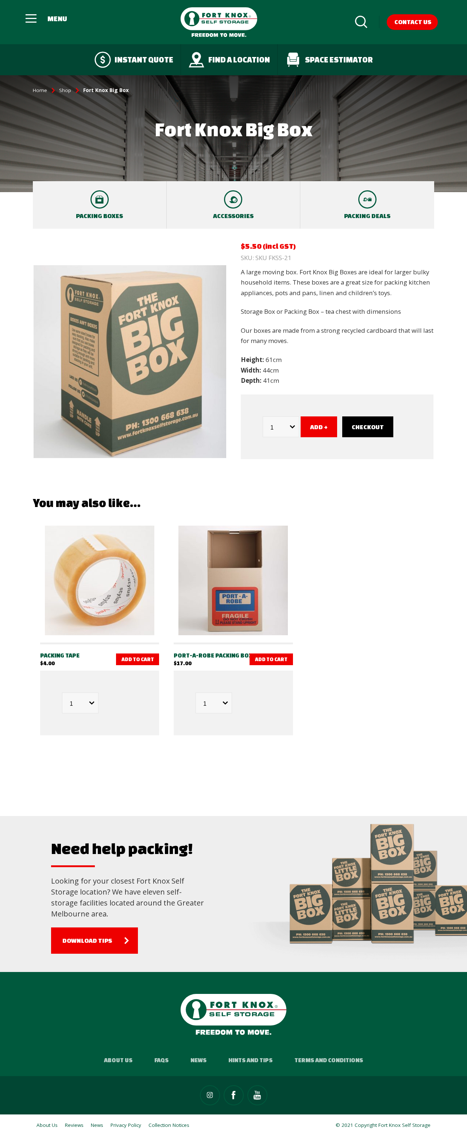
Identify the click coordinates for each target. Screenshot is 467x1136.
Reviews (74, 1125)
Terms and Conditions (328, 1060)
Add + (319, 426)
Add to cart (137, 659)
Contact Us (412, 21)
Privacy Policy (126, 1125)
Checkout (368, 426)
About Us (118, 1060)
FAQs (161, 1060)
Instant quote (144, 59)
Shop (65, 90)
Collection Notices (168, 1125)
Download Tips (87, 940)
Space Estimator (339, 59)
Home (40, 90)
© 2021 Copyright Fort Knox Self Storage (383, 1125)
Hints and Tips (250, 1060)
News (198, 1060)
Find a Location (239, 59)
